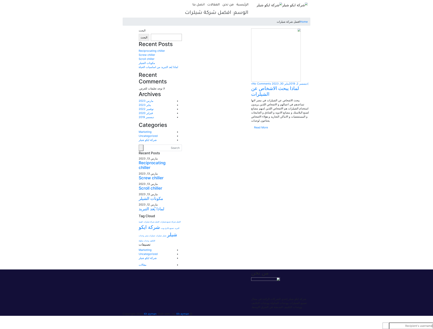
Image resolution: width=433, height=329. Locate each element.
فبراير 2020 (146, 113)
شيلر (164, 236)
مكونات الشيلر (147, 63)
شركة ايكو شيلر (148, 140)
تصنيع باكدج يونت (167, 228)
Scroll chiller (146, 59)
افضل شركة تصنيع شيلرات (170, 222)
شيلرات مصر (150, 236)
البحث (142, 30)
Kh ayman (150, 313)
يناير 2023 (145, 105)
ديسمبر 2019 (146, 117)
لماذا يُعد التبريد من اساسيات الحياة (158, 67)
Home (304, 21)
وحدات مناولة (144, 241)
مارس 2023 (146, 101)
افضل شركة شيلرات (151, 222)
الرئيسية (242, 5)
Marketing (145, 131)
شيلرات (159, 236)
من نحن (228, 5)
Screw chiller (147, 54)
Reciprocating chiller (152, 50)
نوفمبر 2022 (146, 109)
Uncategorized (148, 136)
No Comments (262, 83)
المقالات (213, 5)
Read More (260, 127)
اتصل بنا (198, 5)
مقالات (142, 264)
